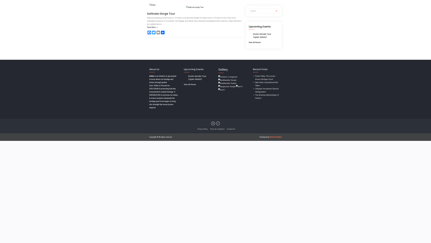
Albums (244, 6)
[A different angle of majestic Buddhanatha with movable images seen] (227, 83)
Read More (151, 27)
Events (219, 6)
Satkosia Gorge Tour (161, 14)
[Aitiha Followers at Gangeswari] (227, 86)
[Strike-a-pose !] (227, 77)
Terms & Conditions (217, 129)
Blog (252, 6)
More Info (262, 6)
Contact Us (275, 6)
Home (210, 6)
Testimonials (231, 6)
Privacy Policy (203, 129)
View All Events (255, 42)
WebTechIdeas (276, 137)
